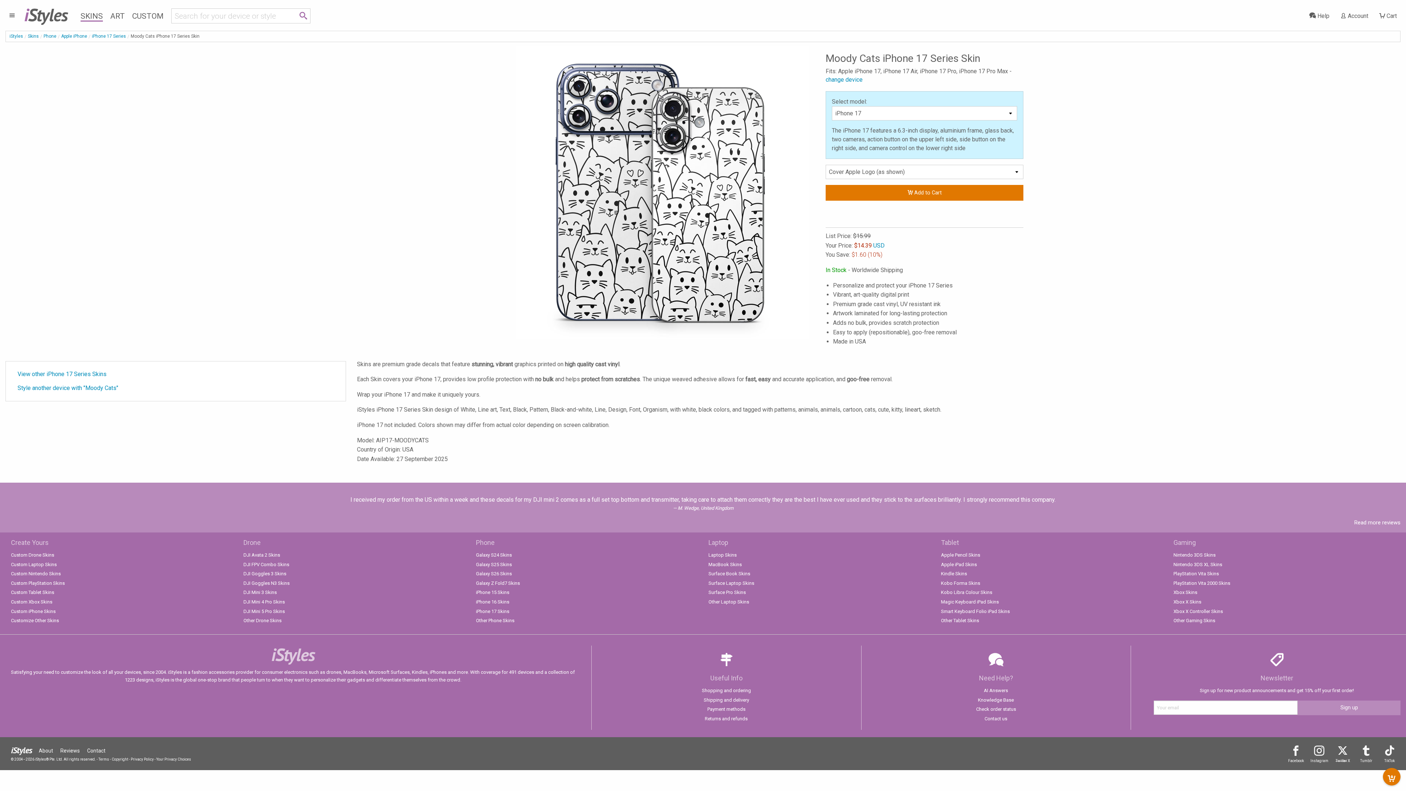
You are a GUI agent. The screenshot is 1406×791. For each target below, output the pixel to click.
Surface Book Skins (729, 573)
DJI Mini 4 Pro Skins (264, 602)
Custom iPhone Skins (33, 611)
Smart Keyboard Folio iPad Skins (975, 611)
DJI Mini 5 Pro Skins (264, 611)
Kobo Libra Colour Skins (966, 592)
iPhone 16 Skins (492, 602)
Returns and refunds (726, 718)
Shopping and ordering (726, 690)
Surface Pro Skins (727, 592)
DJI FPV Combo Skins (266, 564)
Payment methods (726, 709)
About (46, 751)
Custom (148, 16)
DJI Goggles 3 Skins (264, 573)
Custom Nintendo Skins (36, 573)
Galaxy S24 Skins (494, 555)
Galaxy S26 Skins (494, 573)
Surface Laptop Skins (731, 583)
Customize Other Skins (35, 620)
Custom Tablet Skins (32, 592)
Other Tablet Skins (960, 620)
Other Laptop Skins (728, 602)
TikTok (1389, 761)
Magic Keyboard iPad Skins (970, 602)
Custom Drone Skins (32, 555)
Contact (96, 751)
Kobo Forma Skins (960, 583)
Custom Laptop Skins (34, 564)
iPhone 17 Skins (492, 611)
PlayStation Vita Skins (1196, 573)
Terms (103, 759)
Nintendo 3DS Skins (1194, 555)
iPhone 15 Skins (492, 592)
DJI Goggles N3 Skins (266, 583)
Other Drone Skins (262, 620)
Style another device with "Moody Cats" (68, 388)
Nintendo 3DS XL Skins (1197, 564)
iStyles (16, 36)
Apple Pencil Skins (960, 555)
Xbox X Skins (1187, 602)
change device (844, 79)
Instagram (1319, 761)
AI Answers (996, 690)
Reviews (70, 751)
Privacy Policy (142, 759)
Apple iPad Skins (959, 564)
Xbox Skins (1185, 592)
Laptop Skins (722, 555)
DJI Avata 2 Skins (261, 555)
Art (117, 16)
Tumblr (1366, 761)
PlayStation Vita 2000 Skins (1201, 583)
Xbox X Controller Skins (1198, 611)
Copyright (120, 759)
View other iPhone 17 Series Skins (62, 374)
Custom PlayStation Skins (38, 583)
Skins (92, 16)
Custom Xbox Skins (31, 602)
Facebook (1296, 761)
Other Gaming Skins (1194, 620)
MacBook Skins (725, 564)
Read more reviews (1377, 522)
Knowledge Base (996, 700)
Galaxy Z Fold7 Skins (498, 583)
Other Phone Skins (495, 620)
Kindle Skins (954, 573)
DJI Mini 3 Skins (260, 592)
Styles (46, 14)
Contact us (996, 718)
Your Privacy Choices (173, 759)
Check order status (996, 709)
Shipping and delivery (726, 700)
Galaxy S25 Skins (494, 564)
